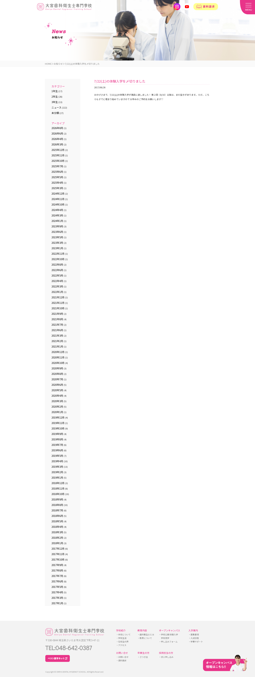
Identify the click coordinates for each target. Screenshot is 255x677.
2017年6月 (57, 581)
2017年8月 (57, 570)
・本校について (123, 634)
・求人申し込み (166, 656)
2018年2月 (57, 537)
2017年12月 (58, 548)
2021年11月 (58, 303)
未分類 (55, 113)
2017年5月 (57, 587)
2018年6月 (57, 516)
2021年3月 (57, 335)
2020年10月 (58, 363)
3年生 (55, 102)
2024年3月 (57, 215)
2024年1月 (57, 221)
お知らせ (58, 63)
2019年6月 (57, 450)
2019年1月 (57, 477)
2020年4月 (57, 395)
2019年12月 (58, 417)
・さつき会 (142, 656)
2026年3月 (57, 144)
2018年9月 (57, 499)
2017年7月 (57, 576)
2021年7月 (57, 324)
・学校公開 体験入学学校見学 (168, 636)
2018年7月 (57, 510)
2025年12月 (58, 150)
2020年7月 (57, 379)
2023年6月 (57, 232)
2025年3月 (57, 188)
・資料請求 (121, 660)
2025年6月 (57, 171)
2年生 (55, 96)
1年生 (55, 91)
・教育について (145, 638)
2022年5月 (57, 275)
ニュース (56, 107)
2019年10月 (58, 428)
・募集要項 (193, 634)
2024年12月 (58, 193)
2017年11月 (58, 554)
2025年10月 (58, 161)
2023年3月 (57, 242)
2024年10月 (58, 204)
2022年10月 (58, 259)
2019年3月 (57, 466)
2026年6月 (57, 133)
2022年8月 (57, 264)
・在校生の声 (122, 641)
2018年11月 (58, 488)
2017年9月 (57, 565)
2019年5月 (57, 455)
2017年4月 (57, 592)
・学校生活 (121, 638)
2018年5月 (57, 521)
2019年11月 (58, 423)
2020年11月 (58, 357)
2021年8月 (57, 319)
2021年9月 (57, 313)
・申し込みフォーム (168, 641)
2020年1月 (57, 412)
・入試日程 (193, 638)
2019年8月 (57, 439)
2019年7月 (57, 445)
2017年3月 (57, 597)
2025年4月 (57, 182)
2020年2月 (57, 406)
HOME (48, 63)
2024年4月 (57, 210)
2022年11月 (58, 253)
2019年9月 (57, 434)
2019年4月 (57, 461)
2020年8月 (57, 374)
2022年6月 (57, 270)
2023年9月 (57, 226)
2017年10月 (58, 559)
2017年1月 (57, 603)
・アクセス (121, 645)
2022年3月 (57, 286)
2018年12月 (58, 483)
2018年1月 (57, 543)
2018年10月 (58, 494)
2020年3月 (57, 401)
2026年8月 (57, 128)
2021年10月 (58, 308)
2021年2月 (57, 341)
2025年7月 (57, 166)
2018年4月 (57, 526)
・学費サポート (195, 641)
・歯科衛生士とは (146, 634)
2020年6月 (57, 384)
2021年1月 (57, 346)
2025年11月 (58, 155)
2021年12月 (58, 297)
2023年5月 (57, 237)
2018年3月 (57, 532)
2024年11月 (58, 199)
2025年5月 (57, 177)
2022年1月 (57, 292)
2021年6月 (57, 330)
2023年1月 (57, 248)
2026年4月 (57, 139)
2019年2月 (57, 472)
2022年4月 (57, 281)
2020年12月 (58, 352)
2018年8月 (57, 505)
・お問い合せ (122, 656)
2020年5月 (57, 390)
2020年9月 (57, 368)
